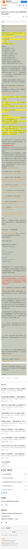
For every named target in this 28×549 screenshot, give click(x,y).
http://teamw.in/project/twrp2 (12, 117)
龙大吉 (2, 433)
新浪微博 (8, 528)
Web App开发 (16, 378)
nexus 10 (3, 207)
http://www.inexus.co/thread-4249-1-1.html (11, 355)
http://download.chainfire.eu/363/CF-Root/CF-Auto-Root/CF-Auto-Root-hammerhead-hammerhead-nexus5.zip (13, 179)
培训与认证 (15, 535)
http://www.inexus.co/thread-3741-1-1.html (16, 87)
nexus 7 (3, 190)
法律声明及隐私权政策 (5, 540)
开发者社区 (6, 535)
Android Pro (7, 364)
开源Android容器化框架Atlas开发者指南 (10, 501)
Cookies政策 (13, 540)
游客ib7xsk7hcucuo (5, 425)
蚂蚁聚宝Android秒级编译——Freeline (9, 519)
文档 (2, 535)
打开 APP (24, 2)
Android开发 (8, 378)
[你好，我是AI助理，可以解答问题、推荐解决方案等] (19, 5)
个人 (26, 8)
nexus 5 (17, 72)
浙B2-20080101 (15, 543)
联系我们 (14, 532)
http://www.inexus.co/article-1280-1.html (16, 30)
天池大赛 (10, 535)
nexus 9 (3, 201)
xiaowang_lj (3, 466)
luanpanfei (3, 392)
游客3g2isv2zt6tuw (4, 401)
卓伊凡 (2, 449)
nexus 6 (3, 74)
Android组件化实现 (5, 516)
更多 (2, 505)
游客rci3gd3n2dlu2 (5, 441)
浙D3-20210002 (14, 545)
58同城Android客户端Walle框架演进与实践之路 (11, 513)
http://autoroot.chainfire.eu (13, 167)
